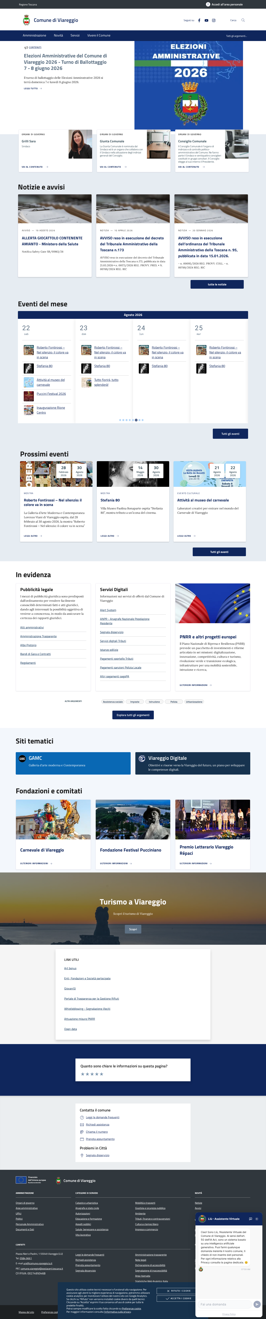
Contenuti (35, 47)
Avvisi (198, 1208)
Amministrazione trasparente (151, 1255)
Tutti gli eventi (219, 552)
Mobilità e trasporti (145, 1203)
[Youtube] (205, 20)
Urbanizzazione (194, 701)
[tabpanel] (46, 371)
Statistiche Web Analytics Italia (151, 1281)
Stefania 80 (44, 365)
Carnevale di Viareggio (42, 849)
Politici (19, 1219)
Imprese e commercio (146, 1229)
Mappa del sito (26, 1312)
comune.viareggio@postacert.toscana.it (42, 1269)
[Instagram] (212, 20)
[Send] (257, 1304)
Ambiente (140, 1213)
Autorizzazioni (82, 1213)
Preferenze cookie (131, 1308)
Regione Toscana (28, 4)
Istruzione (154, 701)
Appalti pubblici (83, 1224)
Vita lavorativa (83, 1235)
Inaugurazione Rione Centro (51, 410)
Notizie (198, 1203)
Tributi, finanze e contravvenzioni (152, 1219)
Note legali (140, 1260)
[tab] (120, 420)
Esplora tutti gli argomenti (133, 715)
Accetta (181, 1298)
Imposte (134, 701)
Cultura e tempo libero (146, 1224)
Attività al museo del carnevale (51, 382)
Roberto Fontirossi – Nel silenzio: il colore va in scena (52, 352)
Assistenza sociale (113, 701)
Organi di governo (25, 1203)
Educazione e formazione (88, 1219)
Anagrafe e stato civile (87, 1208)
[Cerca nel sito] (243, 20)
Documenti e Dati (25, 1229)
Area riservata (142, 1276)
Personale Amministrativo (30, 1224)
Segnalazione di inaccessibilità (151, 1271)
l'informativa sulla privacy (117, 1312)
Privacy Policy (229, 1314)
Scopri (133, 929)
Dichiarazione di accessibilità (150, 1265)
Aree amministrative (27, 1208)
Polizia (173, 701)
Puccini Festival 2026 (51, 393)
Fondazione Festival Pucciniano (130, 849)
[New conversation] (250, 1219)
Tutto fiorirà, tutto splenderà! (106, 382)
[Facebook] (197, 20)
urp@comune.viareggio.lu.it (37, 1263)
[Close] (256, 1219)
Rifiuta (181, 1290)
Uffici (18, 1213)
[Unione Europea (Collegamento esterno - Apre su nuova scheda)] (32, 1181)
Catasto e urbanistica (86, 1203)
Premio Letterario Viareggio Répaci (206, 850)
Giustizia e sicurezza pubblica (150, 1208)
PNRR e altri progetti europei (208, 636)
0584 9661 (26, 1258)
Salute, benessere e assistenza (91, 1229)
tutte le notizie (217, 284)
